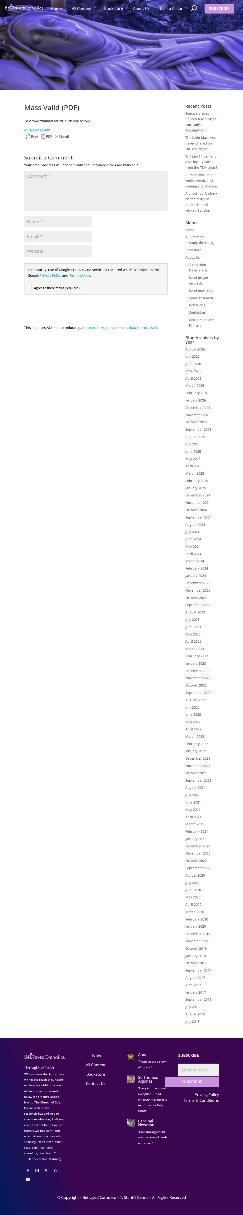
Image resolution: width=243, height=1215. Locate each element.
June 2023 (193, 627)
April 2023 (193, 641)
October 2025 (196, 422)
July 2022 (192, 707)
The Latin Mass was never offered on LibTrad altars (200, 143)
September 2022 (198, 692)
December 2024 (197, 495)
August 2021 (195, 787)
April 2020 (193, 904)
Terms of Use (79, 275)
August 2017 (195, 977)
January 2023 (195, 663)
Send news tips (201, 290)
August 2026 (195, 349)
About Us (141, 8)
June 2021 (193, 802)
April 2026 (193, 378)
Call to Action (171, 8)
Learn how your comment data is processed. (122, 327)
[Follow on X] (45, 1170)
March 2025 (194, 473)
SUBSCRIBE (219, 8)
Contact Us (96, 1083)
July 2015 (192, 1021)
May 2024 (193, 546)
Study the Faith (201, 242)
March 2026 (194, 385)
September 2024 (198, 517)
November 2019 (197, 941)
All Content (82, 8)
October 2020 (196, 860)
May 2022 (193, 722)
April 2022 (193, 729)
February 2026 (196, 393)
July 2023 (192, 619)
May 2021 (193, 809)
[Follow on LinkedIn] (54, 1170)
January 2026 (195, 400)
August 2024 (195, 524)
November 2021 (197, 765)
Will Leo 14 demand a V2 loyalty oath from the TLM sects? (201, 162)
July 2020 (192, 882)
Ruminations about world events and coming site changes (201, 180)
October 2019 (196, 948)
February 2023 (196, 656)
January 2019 (195, 955)
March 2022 (194, 736)
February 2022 (196, 744)
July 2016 (192, 1007)
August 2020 (195, 875)
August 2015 (195, 1014)
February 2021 (196, 831)
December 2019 (197, 933)
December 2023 (197, 583)
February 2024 (196, 568)
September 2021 (198, 780)
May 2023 (193, 634)
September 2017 (198, 970)
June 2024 (193, 539)
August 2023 (195, 612)
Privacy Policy (50, 275)
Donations (197, 305)
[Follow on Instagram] (36, 1170)
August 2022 (195, 700)
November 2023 (197, 590)
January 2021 (195, 838)
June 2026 (193, 363)
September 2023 (198, 605)
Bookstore (113, 8)
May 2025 (193, 458)
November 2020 (197, 853)
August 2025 (195, 437)
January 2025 (195, 488)
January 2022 (195, 751)
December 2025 (197, 407)
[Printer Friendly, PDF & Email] (47, 136)
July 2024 (192, 531)
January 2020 (195, 926)
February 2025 (196, 480)
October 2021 (196, 773)
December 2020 (197, 846)
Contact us (197, 312)
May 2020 (193, 897)
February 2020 (196, 919)
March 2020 (194, 912)
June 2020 (193, 890)
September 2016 (198, 999)
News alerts (198, 270)
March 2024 (194, 561)
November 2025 (197, 415)
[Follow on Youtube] (27, 1179)
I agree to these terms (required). (56, 288)
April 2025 (193, 466)
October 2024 (196, 510)
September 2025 (198, 429)
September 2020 (198, 868)
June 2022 (193, 714)
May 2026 (193, 371)
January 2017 (195, 992)
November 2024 (197, 502)
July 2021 (192, 795)
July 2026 (192, 356)
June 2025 (193, 451)
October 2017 (196, 963)
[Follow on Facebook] (27, 1170)
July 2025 (192, 444)
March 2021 (194, 824)
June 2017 (193, 985)
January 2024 (195, 575)
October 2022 (196, 685)
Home (56, 8)
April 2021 (193, 817)
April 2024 (193, 553)
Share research (201, 298)
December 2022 (197, 670)
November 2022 (197, 678)
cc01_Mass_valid (37, 130)
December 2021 (197, 758)
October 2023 (196, 597)
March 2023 (194, 648)
